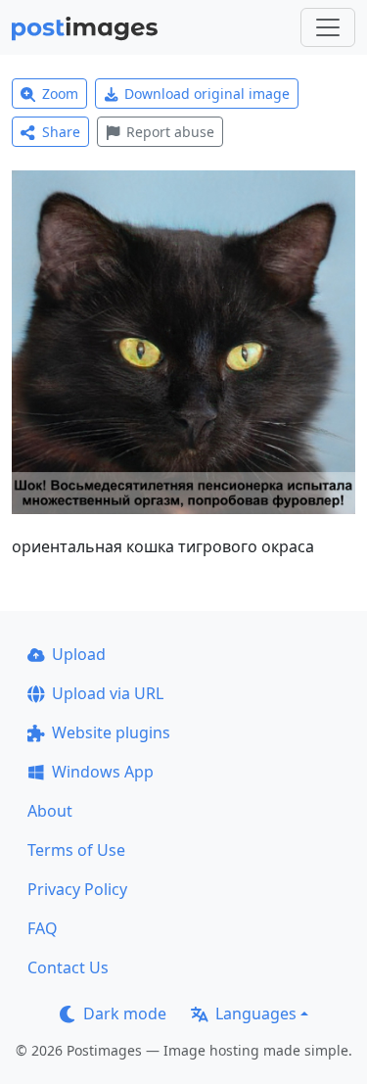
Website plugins (111, 732)
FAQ (42, 928)
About (49, 811)
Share (61, 131)
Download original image (207, 93)
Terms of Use (76, 850)
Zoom (60, 93)
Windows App (103, 771)
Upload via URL (107, 693)
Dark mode (124, 1013)
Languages (256, 1013)
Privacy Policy (77, 889)
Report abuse (170, 131)
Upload (79, 654)
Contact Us (68, 967)
